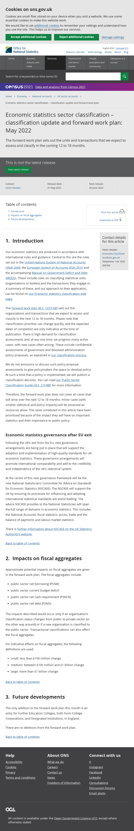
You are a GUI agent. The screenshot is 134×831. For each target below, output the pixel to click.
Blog (126, 52)
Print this (110, 212)
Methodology (95, 52)
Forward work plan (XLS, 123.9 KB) (34, 308)
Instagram (96, 767)
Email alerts (97, 793)
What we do (55, 762)
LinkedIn (95, 778)
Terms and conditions (20, 778)
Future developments (22, 219)
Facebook (95, 772)
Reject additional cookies (76, 37)
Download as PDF (109, 220)
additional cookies (46, 25)
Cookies (11, 767)
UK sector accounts (67, 96)
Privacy (10, 772)
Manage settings (113, 37)
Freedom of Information (63, 783)
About (117, 52)
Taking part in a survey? (117, 60)
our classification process (68, 355)
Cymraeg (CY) (122, 48)
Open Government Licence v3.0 (75, 818)
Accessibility (14, 762)
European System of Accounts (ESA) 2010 (55, 268)
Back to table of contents (23, 543)
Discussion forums (102, 788)
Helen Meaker (13, 187)
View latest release (18, 169)
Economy (22, 96)
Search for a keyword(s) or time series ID (31, 76)
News (51, 778)
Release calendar (75, 52)
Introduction (17, 211)
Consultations (98, 783)
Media (108, 52)
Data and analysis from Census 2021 (60, 87)
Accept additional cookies (28, 37)
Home (11, 58)
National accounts (42, 96)
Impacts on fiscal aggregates (26, 215)
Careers (52, 767)
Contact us (54, 772)
